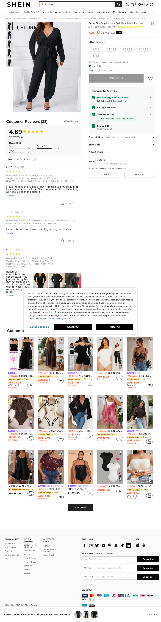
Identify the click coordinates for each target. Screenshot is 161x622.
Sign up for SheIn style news (97, 554)
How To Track (30, 562)
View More (80, 507)
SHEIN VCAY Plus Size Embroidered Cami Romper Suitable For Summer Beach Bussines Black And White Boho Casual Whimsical (21, 486)
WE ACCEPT (87, 590)
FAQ (6, 559)
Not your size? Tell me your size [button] (103, 71)
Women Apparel (20, 18)
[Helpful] (62, 203)
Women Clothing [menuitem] (63, 12)
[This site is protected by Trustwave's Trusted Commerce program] (84, 605)
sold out (116, 78)
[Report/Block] (79, 203)
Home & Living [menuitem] (103, 12)
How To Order (30, 558)
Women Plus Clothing (38, 18)
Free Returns (29, 551)
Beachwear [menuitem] (79, 12)
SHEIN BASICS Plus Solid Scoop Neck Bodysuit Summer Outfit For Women (110, 373)
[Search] (118, 4)
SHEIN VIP (28, 569)
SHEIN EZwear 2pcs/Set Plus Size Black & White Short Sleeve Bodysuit (110, 486)
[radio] (96, 49)
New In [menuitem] (41, 12)
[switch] (34, 159)
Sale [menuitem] (50, 12)
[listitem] (21, 363)
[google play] (144, 547)
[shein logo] (18, 4)
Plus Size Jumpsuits (88, 18)
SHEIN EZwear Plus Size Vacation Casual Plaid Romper (110, 431)
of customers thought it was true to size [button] (111, 62)
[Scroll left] (148, 12)
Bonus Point (48, 555)
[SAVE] (150, 78)
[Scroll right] (152, 12)
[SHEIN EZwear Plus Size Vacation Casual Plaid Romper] (110, 412)
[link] (133, 4)
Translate (10, 196)
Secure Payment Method (50, 550)
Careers (8, 551)
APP (137, 539)
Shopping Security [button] (105, 114)
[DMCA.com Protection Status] (92, 605)
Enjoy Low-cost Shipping (30, 546)
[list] (107, 545)
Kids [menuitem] (131, 12)
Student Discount (12, 555)
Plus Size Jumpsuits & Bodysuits (63, 18)
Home (8, 18)
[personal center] (127, 4)
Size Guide (28, 566)
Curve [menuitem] (90, 12)
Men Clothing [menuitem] (119, 12)
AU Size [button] (99, 42)
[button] (146, 4)
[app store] (138, 547)
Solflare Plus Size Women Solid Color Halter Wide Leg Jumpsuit (21, 376)
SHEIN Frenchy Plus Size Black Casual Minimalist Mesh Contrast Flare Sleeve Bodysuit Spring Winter (80, 431)
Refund (27, 554)
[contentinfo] (120, 597)
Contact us (48, 546)
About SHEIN (10, 544)
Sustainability (10, 547)
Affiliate (27, 573)
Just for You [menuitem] (29, 12)
